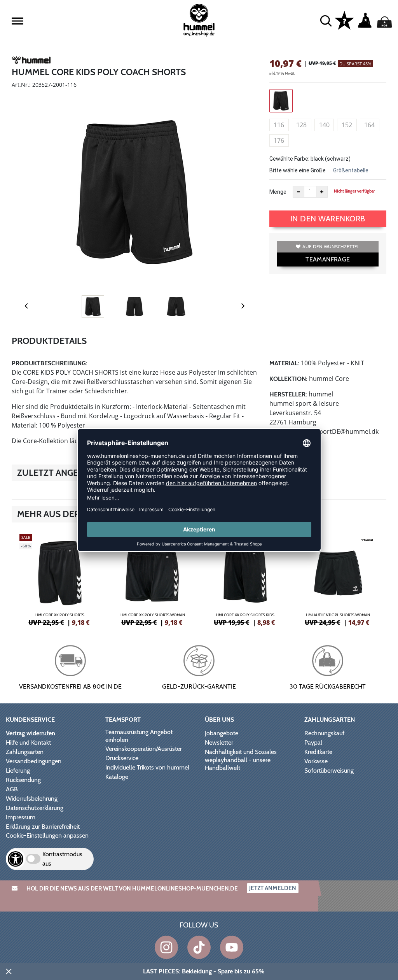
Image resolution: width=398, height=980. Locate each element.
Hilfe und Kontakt (28, 742)
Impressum (20, 817)
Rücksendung (23, 780)
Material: (284, 363)
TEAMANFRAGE (327, 259)
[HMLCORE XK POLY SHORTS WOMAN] (152, 579)
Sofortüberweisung (329, 770)
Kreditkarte (318, 752)
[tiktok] (199, 947)
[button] (17, 21)
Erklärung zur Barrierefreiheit (43, 826)
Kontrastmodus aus (62, 858)
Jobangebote (221, 733)
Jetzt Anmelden (272, 888)
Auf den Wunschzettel (331, 246)
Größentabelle (350, 170)
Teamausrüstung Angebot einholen (139, 735)
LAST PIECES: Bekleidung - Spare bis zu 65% (204, 971)
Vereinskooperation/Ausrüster (143, 748)
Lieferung (18, 770)
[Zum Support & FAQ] (344, 20)
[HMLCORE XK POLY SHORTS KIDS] (245, 579)
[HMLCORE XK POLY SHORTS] (60, 579)
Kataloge (116, 776)
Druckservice (121, 758)
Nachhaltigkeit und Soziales (241, 752)
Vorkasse (316, 761)
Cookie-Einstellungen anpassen (47, 835)
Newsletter (219, 742)
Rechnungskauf (324, 733)
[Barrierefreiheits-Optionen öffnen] (15, 859)
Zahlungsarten (25, 752)
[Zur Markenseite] (31, 61)
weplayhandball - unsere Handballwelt (238, 763)
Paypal (313, 742)
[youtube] (231, 947)
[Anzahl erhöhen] (322, 192)
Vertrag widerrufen (30, 733)
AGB (12, 789)
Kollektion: (288, 378)
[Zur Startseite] (198, 20)
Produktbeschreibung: (49, 363)
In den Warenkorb (327, 218)
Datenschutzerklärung (34, 808)
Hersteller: (288, 394)
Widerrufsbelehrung (32, 798)
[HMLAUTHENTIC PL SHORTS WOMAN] (338, 579)
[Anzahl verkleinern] (298, 192)
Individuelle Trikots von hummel (147, 767)
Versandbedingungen (33, 761)
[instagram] (166, 947)
